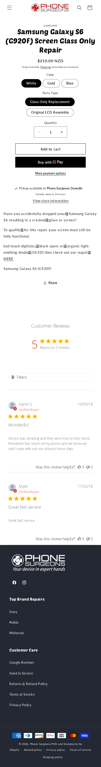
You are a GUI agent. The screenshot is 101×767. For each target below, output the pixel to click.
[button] (9, 8)
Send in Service (21, 673)
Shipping (45, 66)
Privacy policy (56, 749)
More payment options (50, 173)
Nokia (14, 622)
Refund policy (33, 749)
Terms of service (80, 749)
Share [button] (52, 283)
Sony (13, 612)
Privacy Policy (20, 705)
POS (54, 743)
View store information (51, 201)
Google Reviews (21, 662)
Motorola (16, 633)
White (31, 83)
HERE (8, 259)
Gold (51, 83)
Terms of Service (22, 694)
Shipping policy (53, 757)
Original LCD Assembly (50, 112)
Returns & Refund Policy (28, 684)
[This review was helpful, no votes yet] (79, 467)
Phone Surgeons (40, 743)
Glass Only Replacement (50, 102)
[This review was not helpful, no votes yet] (87, 467)
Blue (70, 83)
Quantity (50, 123)
